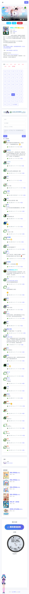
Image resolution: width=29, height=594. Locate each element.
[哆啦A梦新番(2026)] (6, 475)
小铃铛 (8, 191)
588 (21, 71)
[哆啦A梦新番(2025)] (6, 482)
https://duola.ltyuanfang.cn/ (13, 54)
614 (5, 91)
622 (17, 94)
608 (21, 84)
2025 (5, 66)
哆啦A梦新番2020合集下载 (11, 50)
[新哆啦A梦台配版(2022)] (6, 511)
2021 (11, 64)
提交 (24, 136)
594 (5, 77)
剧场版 (13, 66)
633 (21, 101)
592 (17, 74)
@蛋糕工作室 (9, 336)
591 (13, 74)
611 (13, 87)
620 (9, 94)
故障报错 (20, 23)
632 (17, 101)
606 (13, 84)
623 (21, 94)
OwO (5, 136)
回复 (21, 146)
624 (5, 97)
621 (13, 94)
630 (9, 101)
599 (5, 81)
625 (9, 97)
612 (17, 87)
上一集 (8, 23)
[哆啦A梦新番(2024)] (6, 489)
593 (21, 74)
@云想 (8, 253)
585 (9, 71)
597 (17, 77)
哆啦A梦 (15, 31)
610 (9, 87)
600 (9, 81)
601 (13, 81)
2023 (19, 64)
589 (5, 74)
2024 (23, 64)
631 (13, 101)
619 (5, 94)
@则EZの (9, 379)
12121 (8, 229)
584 (5, 71)
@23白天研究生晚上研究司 (12, 280)
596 (13, 77)
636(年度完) (14, 104)
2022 (15, 64)
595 (9, 77)
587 (17, 71)
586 (13, 71)
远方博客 (14, 591)
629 (5, 101)
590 (9, 74)
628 (21, 97)
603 (21, 81)
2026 (9, 66)
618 (21, 91)
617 (17, 91)
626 (13, 97)
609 (5, 87)
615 (9, 91)
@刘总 (8, 206)
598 (21, 77)
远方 (8, 251)
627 (17, 97)
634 (5, 104)
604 (5, 84)
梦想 (8, 355)
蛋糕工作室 (9, 329)
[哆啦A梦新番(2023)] (6, 497)
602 (17, 81)
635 (9, 104)
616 (13, 91)
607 (17, 84)
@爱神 (8, 313)
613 (21, 87)
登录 (26, 2)
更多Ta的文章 (9, 463)
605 (9, 84)
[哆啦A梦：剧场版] (6, 504)
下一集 (14, 23)
